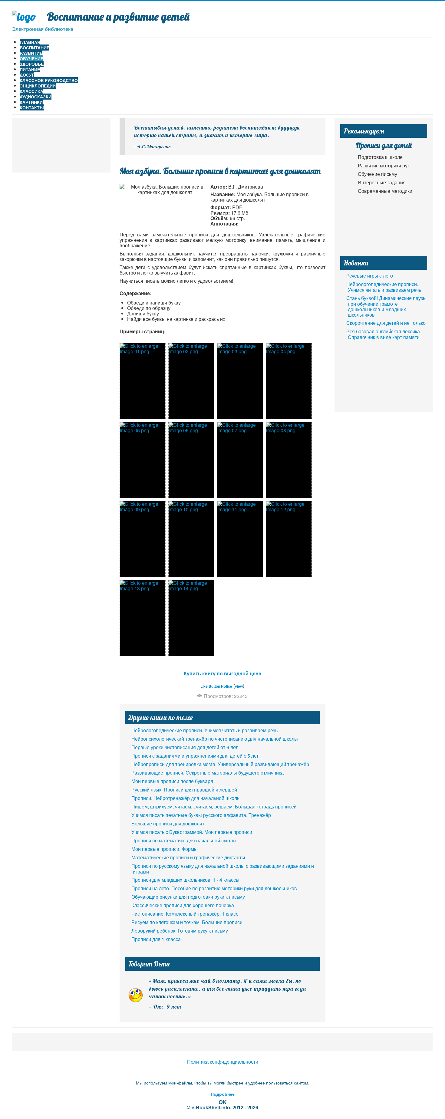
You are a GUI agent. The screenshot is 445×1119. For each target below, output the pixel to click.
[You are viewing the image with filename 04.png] (289, 381)
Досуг (27, 75)
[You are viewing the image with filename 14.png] (191, 618)
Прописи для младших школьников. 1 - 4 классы (185, 879)
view (239, 686)
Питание (30, 69)
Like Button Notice (216, 686)
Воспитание (34, 47)
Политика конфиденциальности (222, 1061)
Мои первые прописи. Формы (164, 848)
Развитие (31, 53)
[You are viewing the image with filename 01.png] (142, 381)
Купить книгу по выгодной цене (222, 673)
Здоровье (32, 64)
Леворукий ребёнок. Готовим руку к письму (179, 930)
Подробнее (223, 1094)
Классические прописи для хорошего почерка (182, 905)
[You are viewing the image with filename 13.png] (142, 618)
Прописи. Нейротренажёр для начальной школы (186, 798)
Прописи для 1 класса (156, 939)
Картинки (31, 102)
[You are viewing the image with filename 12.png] (289, 539)
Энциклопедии (38, 86)
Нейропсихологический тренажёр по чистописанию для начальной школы (214, 738)
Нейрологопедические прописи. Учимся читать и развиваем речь (204, 730)
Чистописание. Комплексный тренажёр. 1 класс (184, 913)
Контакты (32, 107)
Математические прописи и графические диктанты (188, 857)
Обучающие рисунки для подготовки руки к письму (188, 896)
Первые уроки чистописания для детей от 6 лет (184, 747)
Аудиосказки (35, 97)
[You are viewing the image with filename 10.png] (191, 539)
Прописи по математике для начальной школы (183, 840)
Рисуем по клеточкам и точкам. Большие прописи (186, 922)
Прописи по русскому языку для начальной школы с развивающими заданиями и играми (222, 868)
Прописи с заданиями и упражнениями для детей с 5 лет (195, 755)
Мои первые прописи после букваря (172, 781)
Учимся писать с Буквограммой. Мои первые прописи (191, 831)
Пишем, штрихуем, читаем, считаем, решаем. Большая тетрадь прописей (214, 806)
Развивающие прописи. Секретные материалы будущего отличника (207, 772)
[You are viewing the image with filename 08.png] (289, 460)
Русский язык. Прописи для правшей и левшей (184, 789)
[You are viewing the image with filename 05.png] (142, 460)
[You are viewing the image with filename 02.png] (191, 381)
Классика (31, 91)
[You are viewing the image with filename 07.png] (240, 460)
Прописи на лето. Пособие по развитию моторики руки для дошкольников (214, 888)
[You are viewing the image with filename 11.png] (240, 539)
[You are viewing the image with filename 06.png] (191, 460)
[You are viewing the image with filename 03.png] (240, 381)
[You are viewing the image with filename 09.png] (142, 539)
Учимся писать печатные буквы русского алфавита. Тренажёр (201, 814)
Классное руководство (49, 80)
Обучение (31, 58)
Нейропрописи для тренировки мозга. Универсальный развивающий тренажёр (220, 764)
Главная (30, 42)
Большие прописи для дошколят (167, 823)
